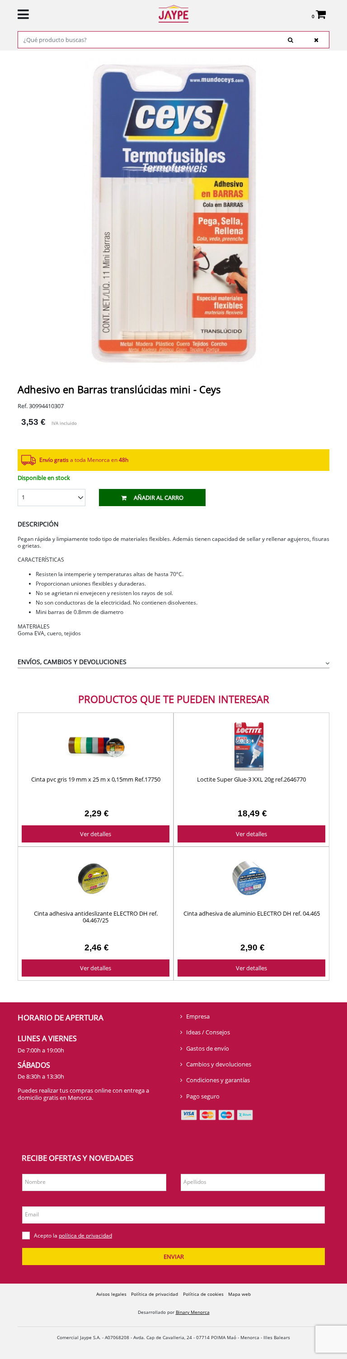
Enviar (174, 1256)
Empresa (198, 1016)
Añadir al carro (158, 497)
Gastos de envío (207, 1048)
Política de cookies (203, 1294)
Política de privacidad (154, 1294)
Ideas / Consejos (208, 1032)
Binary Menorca (193, 1312)
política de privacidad (85, 1235)
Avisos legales (111, 1294)
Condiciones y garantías (218, 1080)
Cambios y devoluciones (218, 1064)
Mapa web (239, 1294)
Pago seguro (203, 1096)
